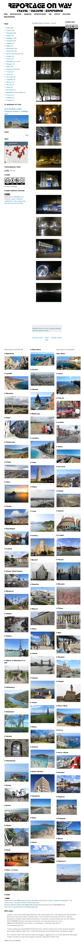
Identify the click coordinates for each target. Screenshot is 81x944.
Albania (8, 43)
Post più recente (37, 337)
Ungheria (9, 97)
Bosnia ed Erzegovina (13, 53)
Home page (47, 338)
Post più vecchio (56, 337)
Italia (8, 28)
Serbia (8, 87)
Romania (9, 64)
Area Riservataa (9, 17)
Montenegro (10, 48)
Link (50, 14)
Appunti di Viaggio (40, 14)
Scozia (8, 74)
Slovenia (9, 84)
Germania (9, 41)
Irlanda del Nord (11, 69)
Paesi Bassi (9, 90)
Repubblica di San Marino (14, 92)
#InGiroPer (27, 14)
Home (6, 14)
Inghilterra (10, 38)
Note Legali (66, 14)
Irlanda (8, 56)
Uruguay (9, 100)
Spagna (8, 35)
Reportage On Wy (24, 900)
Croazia (9, 72)
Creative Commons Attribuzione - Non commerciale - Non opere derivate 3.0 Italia (15, 201)
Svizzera (9, 95)
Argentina (9, 79)
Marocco (9, 82)
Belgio (8, 46)
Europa (41, 328)
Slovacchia (9, 77)
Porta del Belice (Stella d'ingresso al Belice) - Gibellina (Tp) (16, 111)
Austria (8, 59)
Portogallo (9, 33)
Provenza (45, 331)
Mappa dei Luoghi (15, 14)
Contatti (57, 14)
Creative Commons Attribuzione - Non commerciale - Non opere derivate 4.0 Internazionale (38, 901)
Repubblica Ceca (11, 61)
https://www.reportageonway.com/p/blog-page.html (20, 907)
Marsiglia (51, 328)
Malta (8, 66)
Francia (46, 328)
